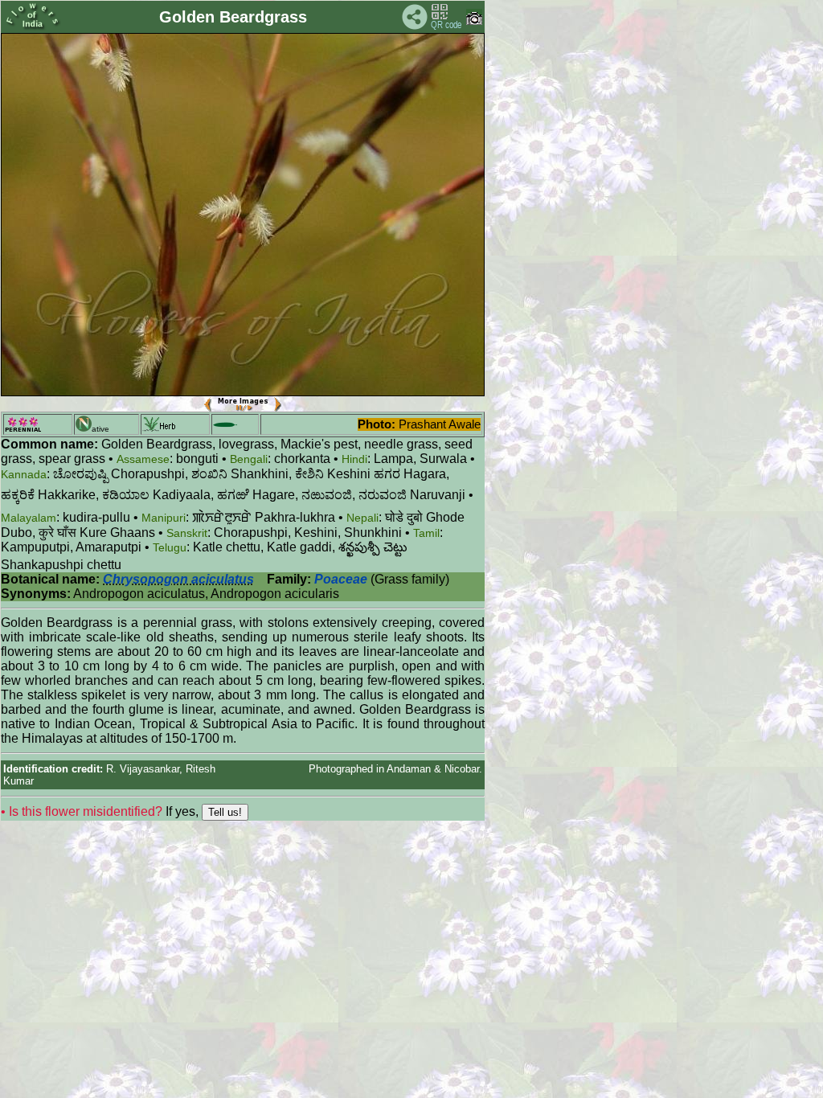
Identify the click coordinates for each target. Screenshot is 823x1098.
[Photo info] (474, 21)
